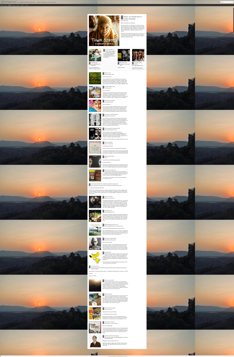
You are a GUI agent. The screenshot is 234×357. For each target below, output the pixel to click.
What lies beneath (109, 196)
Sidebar (17, 5)
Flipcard (5, 5)
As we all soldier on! (109, 49)
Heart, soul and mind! (109, 280)
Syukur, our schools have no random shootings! (133, 18)
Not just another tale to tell (110, 170)
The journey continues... (110, 322)
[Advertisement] (117, 10)
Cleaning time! (108, 252)
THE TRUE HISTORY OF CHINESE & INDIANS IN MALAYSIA (104, 184)
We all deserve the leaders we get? (112, 128)
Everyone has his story (110, 100)
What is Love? (108, 73)
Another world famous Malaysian (112, 335)
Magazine (10, 5)
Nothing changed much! (110, 86)
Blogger (122, 356)
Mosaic (14, 5)
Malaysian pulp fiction (109, 156)
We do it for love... (124, 62)
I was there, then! (108, 210)
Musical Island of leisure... (110, 308)
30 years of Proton (95, 266)
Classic (2, 5)
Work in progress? (109, 142)
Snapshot (22, 5)
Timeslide (26, 5)
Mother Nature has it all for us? (111, 224)
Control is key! (94, 62)
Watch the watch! (108, 294)
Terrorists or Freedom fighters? (111, 114)
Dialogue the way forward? (110, 238)
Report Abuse (125, 356)
